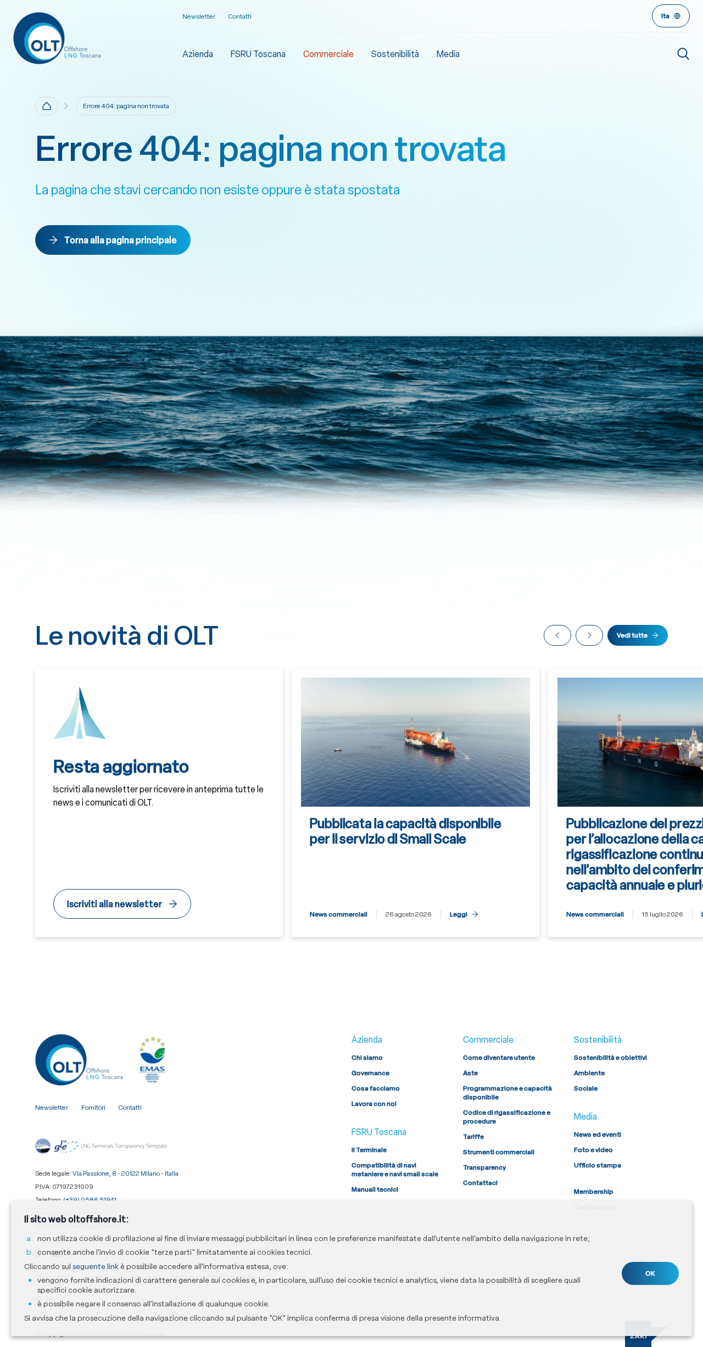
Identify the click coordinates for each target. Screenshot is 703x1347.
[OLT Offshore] (97, 38)
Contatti (240, 16)
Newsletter (198, 16)
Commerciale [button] (328, 54)
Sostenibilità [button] (395, 54)
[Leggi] (415, 802)
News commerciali (338, 914)
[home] (46, 106)
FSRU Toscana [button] (258, 54)
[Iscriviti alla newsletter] (159, 802)
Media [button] (448, 54)
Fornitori (93, 1107)
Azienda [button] (197, 54)
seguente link (95, 1266)
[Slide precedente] (557, 635)
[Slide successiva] (589, 635)
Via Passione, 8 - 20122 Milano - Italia (125, 1173)
